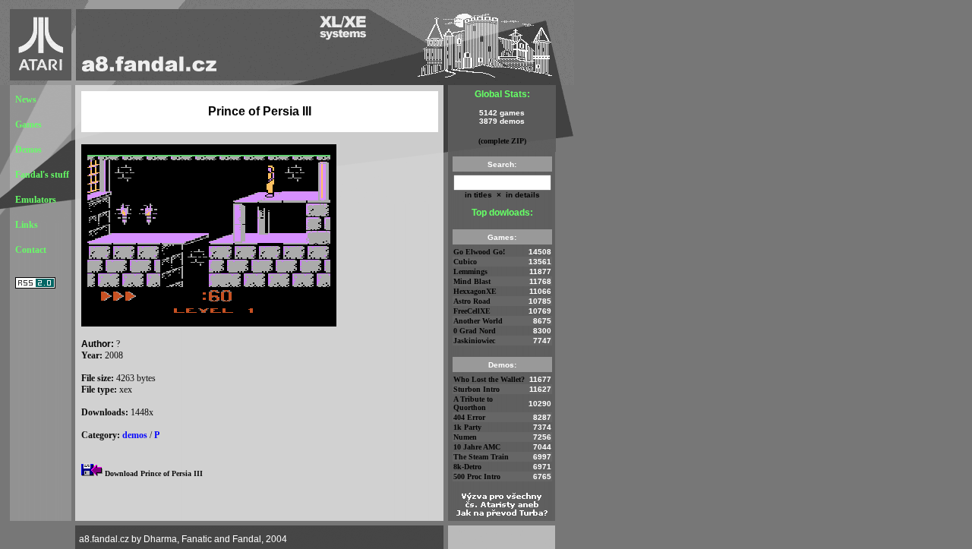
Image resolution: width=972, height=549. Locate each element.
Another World (478, 321)
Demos (28, 149)
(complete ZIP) (502, 141)
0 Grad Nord (474, 331)
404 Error (469, 417)
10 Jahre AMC (476, 447)
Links (26, 224)
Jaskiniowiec (474, 340)
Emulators (35, 199)
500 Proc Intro (476, 476)
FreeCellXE (472, 311)
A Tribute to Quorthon (473, 403)
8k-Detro (467, 466)
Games (28, 124)
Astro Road (472, 301)
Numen (465, 437)
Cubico (465, 261)
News (25, 99)
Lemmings (470, 271)
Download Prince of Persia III (154, 473)
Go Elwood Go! (479, 252)
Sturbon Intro (476, 389)
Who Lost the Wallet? (489, 379)
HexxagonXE (475, 291)
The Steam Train (481, 457)
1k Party (467, 427)
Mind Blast (472, 281)
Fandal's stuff (42, 174)
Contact (30, 250)
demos (134, 435)
